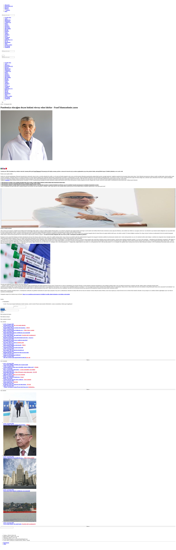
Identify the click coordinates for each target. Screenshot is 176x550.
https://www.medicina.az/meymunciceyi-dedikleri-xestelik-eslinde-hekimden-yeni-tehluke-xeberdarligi (46, 294)
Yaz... (2, 311)
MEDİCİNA (8, 20)
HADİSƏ (7, 31)
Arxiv (6, 18)
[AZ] (1, 168)
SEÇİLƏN (7, 27)
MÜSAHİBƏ (8, 28)
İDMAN (7, 8)
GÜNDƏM (7, 37)
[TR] (6, 168)
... (5, 99)
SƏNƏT (7, 25)
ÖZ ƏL (6, 41)
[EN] (3, 168)
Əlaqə (6, 43)
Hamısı (88, 359)
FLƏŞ (6, 36)
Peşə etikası (7, 46)
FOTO (6, 32)
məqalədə (7, 180)
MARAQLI (7, 21)
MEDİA (8, 10)
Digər (6, 11)
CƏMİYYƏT (8, 22)
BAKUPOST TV (9, 39)
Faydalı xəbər (8, 17)
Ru (2, 102)
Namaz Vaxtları (8, 44)
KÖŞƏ (6, 23)
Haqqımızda (7, 42)
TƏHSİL (7, 38)
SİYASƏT (7, 5)
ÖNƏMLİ (7, 34)
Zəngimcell (7, 47)
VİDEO (6, 33)
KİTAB (6, 30)
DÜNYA (7, 7)
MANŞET (7, 26)
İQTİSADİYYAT (9, 6)
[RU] (4, 168)
